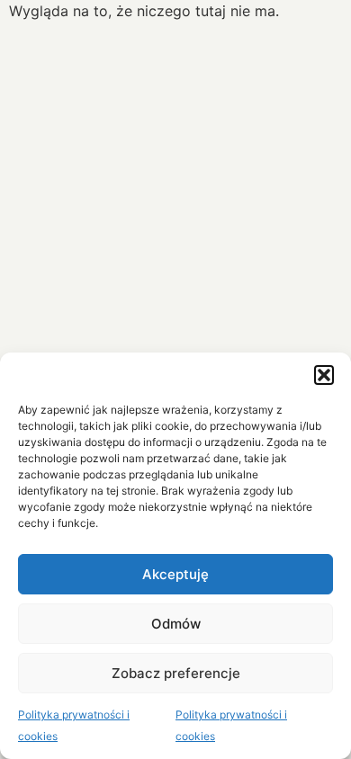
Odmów (176, 623)
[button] (324, 375)
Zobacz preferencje (176, 673)
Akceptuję (175, 574)
